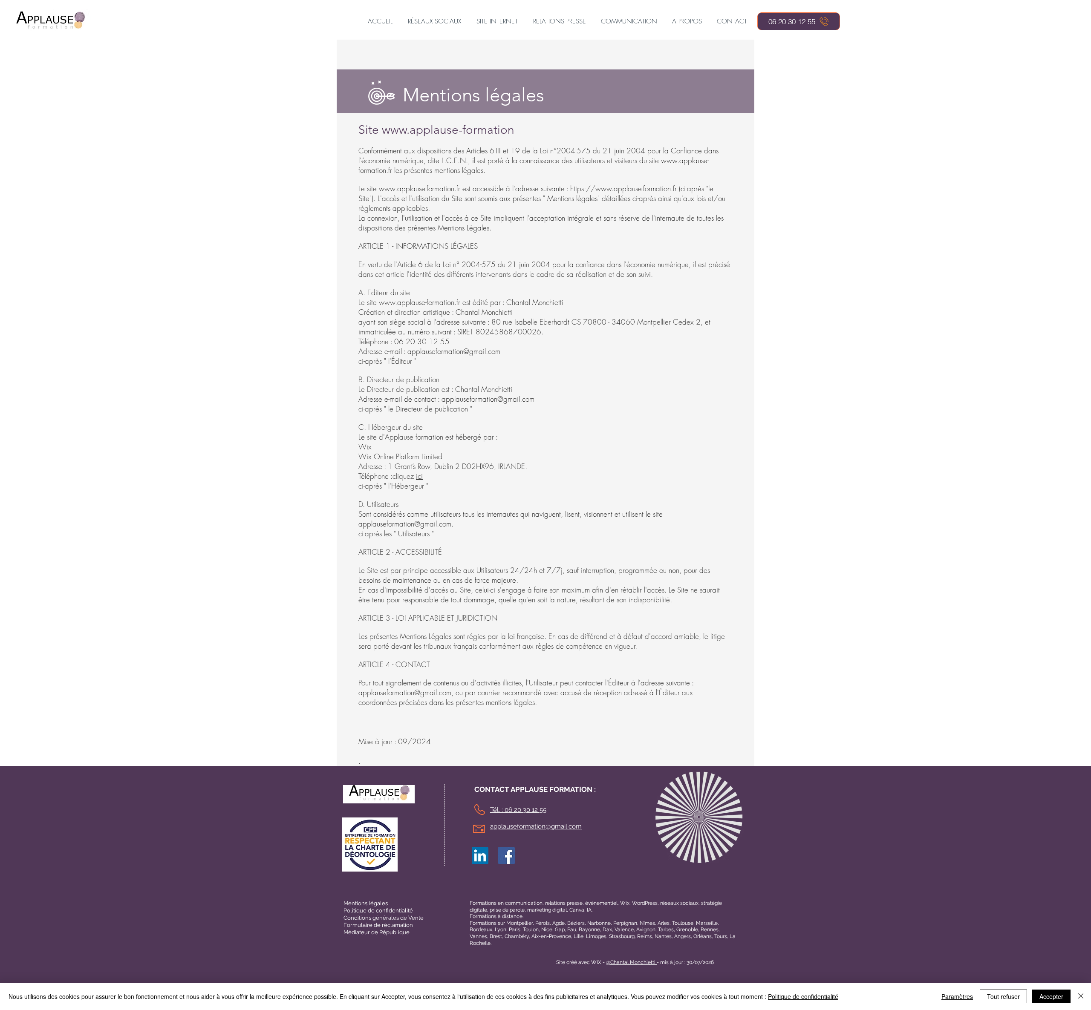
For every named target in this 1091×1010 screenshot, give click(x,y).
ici (419, 476)
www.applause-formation (448, 130)
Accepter (1051, 996)
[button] (434, 21)
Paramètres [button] (957, 996)
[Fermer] (1081, 996)
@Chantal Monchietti (631, 962)
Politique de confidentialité (803, 996)
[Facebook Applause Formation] (506, 855)
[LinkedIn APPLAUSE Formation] (480, 855)
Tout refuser (1003, 996)
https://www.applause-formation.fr (623, 188)
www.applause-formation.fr (419, 188)
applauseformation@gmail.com (453, 351)
